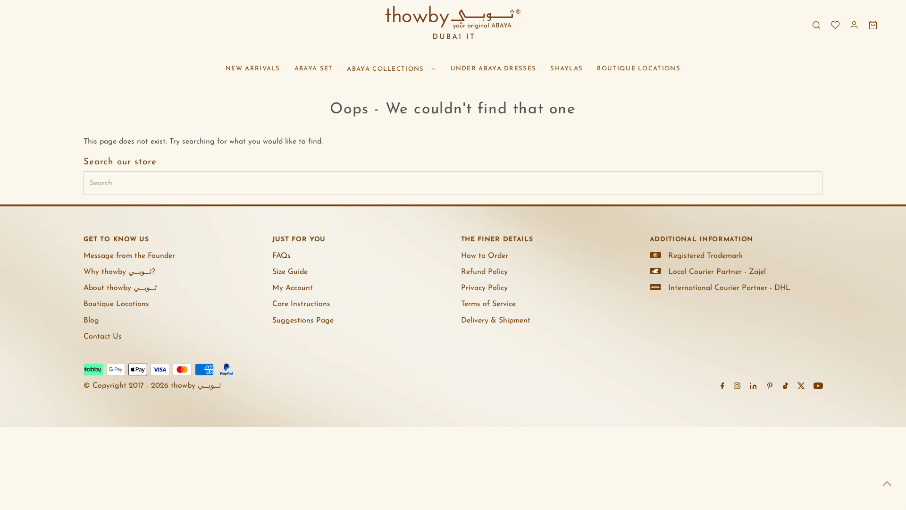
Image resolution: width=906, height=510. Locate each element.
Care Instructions (301, 304)
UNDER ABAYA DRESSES (494, 69)
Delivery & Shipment (495, 320)
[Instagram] (737, 387)
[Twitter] (801, 387)
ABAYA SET (313, 69)
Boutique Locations (116, 304)
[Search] (816, 25)
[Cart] (873, 25)
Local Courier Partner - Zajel (717, 272)
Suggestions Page (303, 320)
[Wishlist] (835, 25)
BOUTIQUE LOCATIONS (638, 69)
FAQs (281, 256)
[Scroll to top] (887, 484)
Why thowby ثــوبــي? (119, 272)
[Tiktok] (785, 387)
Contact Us (103, 336)
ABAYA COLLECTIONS (385, 69)
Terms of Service (488, 304)
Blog (91, 320)
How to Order (484, 256)
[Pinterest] (770, 387)
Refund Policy (484, 272)
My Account (292, 288)
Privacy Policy (484, 288)
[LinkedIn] (753, 387)
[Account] (854, 25)
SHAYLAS (566, 69)
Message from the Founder (129, 256)
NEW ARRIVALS (253, 69)
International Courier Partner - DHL (729, 288)
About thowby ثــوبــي (120, 288)
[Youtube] (818, 387)
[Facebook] (722, 387)
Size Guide (290, 272)
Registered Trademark (705, 256)
